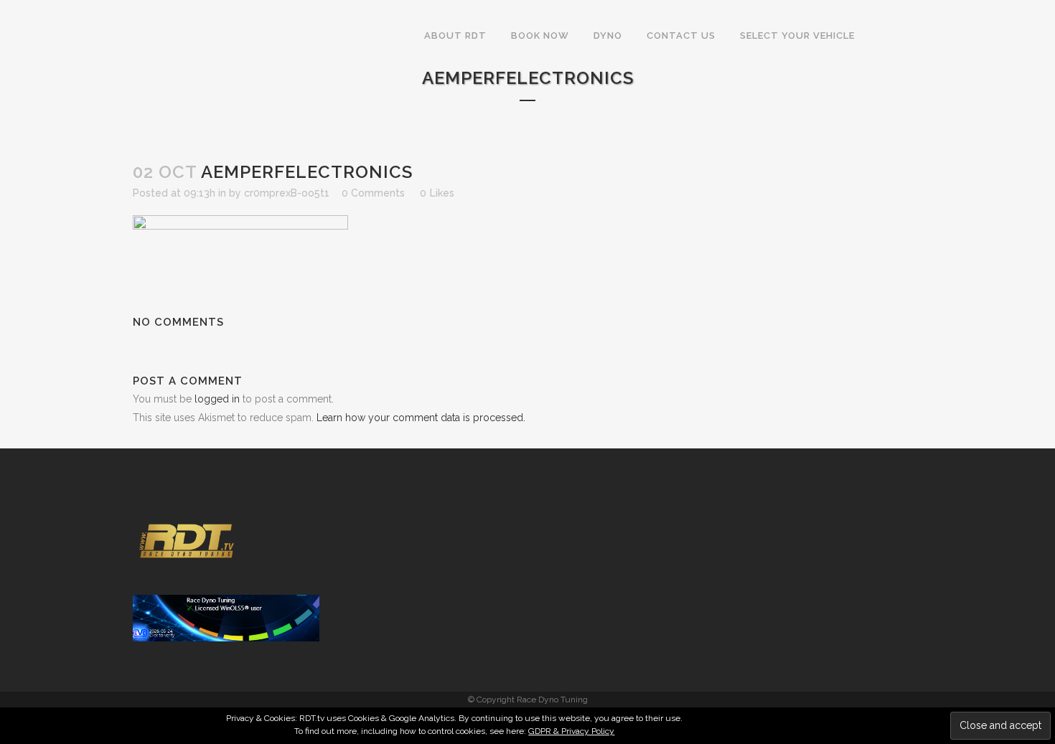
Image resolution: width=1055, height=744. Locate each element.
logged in (217, 399)
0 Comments (373, 193)
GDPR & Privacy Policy (571, 731)
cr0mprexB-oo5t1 (286, 193)
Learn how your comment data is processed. (420, 417)
